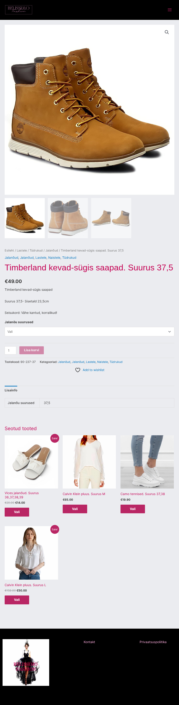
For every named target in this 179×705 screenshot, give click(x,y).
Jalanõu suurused (19, 322)
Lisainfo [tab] (11, 390)
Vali (17, 512)
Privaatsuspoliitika (153, 642)
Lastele (22, 250)
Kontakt (89, 642)
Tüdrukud (36, 250)
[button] (167, 32)
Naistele (54, 257)
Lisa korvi (31, 350)
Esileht (9, 250)
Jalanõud (51, 250)
